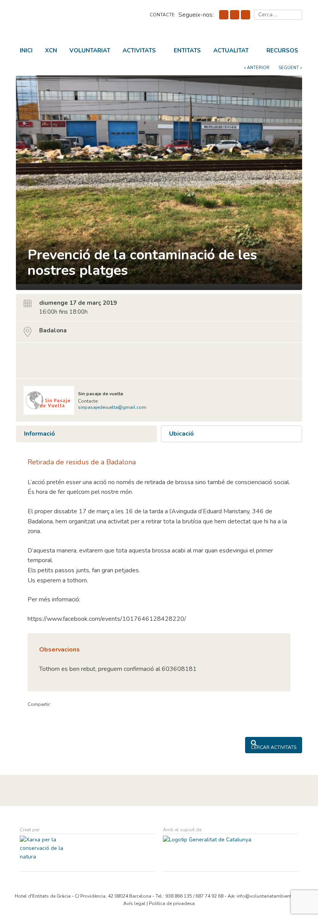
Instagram (245, 14)
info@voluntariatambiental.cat (270, 896)
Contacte (162, 15)
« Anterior (257, 68)
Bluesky (234, 14)
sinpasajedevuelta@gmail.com (112, 407)
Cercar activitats (273, 747)
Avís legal (134, 903)
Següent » (290, 68)
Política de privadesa (172, 903)
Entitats (187, 50)
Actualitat (231, 50)
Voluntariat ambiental (70, 20)
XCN (51, 50)
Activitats (139, 50)
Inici (26, 50)
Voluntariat (89, 50)
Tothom (34, 356)
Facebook (223, 14)
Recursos (282, 50)
